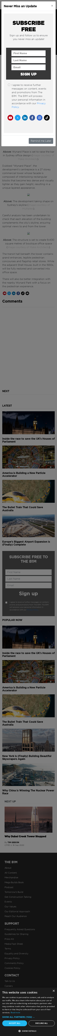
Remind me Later (41, 141)
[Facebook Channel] (32, 117)
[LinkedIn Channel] (25, 117)
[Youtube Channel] (10, 117)
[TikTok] (46, 117)
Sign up (29, 74)
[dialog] (28, 1012)
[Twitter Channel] (17, 117)
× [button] (53, 991)
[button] (28, 1017)
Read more (15, 1012)
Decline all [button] (41, 1023)
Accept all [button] (14, 1023)
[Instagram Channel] (39, 117)
